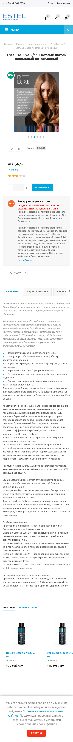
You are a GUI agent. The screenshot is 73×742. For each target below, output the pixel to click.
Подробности (25, 260)
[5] (24, 176)
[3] (17, 176)
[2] (13, 176)
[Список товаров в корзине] (68, 19)
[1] (10, 176)
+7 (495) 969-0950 (15, 3)
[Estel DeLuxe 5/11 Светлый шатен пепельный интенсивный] (36, 101)
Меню (15, 29)
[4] (20, 176)
